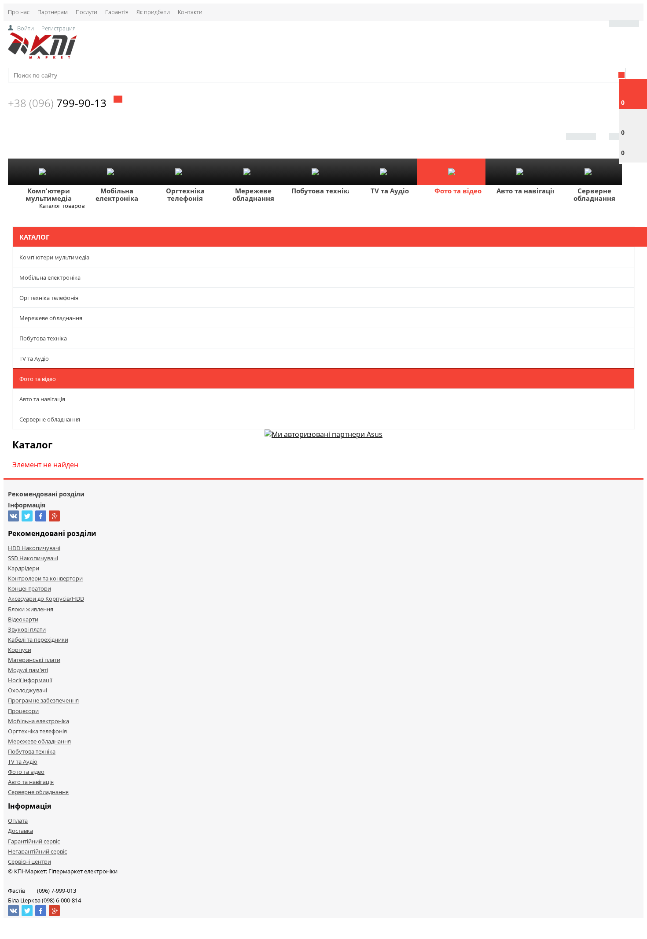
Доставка (20, 831)
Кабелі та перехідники (38, 639)
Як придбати (153, 12)
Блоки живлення (30, 609)
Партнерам (52, 12)
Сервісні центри (29, 861)
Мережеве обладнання (253, 194)
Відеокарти (23, 619)
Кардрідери (23, 568)
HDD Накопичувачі (34, 548)
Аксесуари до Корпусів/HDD (46, 599)
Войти (25, 28)
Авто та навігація (526, 190)
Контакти (190, 12)
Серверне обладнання (594, 194)
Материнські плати (34, 660)
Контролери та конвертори (45, 578)
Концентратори (29, 588)
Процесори (23, 711)
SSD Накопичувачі (33, 558)
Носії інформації (30, 680)
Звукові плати (27, 629)
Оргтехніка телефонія (185, 194)
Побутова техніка (321, 190)
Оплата (18, 820)
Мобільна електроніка (117, 194)
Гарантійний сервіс (34, 841)
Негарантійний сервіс (37, 851)
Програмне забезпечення (43, 700)
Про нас (18, 12)
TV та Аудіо (390, 190)
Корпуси (19, 650)
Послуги (86, 12)
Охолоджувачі (27, 690)
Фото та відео (458, 190)
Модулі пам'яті (28, 670)
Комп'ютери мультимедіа (49, 194)
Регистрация (58, 28)
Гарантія (117, 12)
